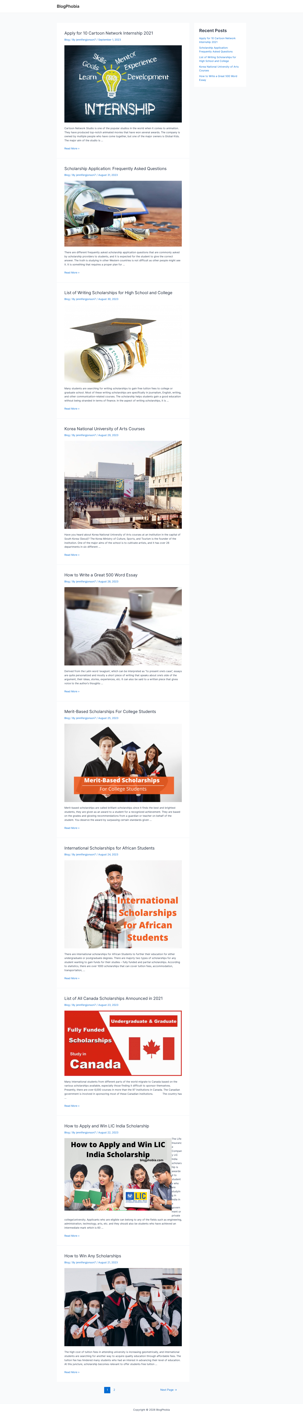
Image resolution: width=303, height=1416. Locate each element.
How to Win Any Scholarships (92, 1255)
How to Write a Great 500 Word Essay (100, 574)
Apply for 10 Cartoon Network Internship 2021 (108, 33)
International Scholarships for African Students (109, 848)
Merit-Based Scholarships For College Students (110, 711)
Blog (67, 39)
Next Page (168, 1389)
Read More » (72, 148)
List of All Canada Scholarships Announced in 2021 (113, 998)
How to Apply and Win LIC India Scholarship (106, 1125)
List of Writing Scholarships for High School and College (118, 292)
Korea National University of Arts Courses (104, 428)
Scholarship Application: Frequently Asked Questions (115, 168)
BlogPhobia (68, 6)
